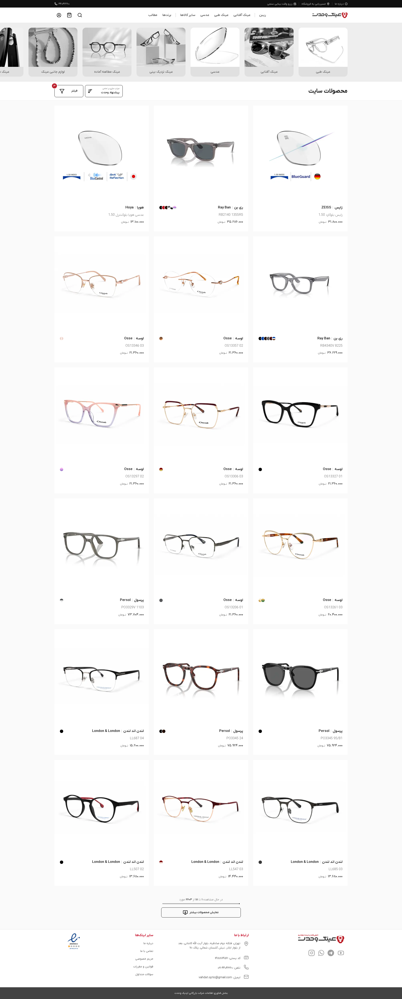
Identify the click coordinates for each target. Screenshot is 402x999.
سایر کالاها (187, 15)
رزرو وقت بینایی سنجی (279, 4)
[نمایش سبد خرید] (69, 15)
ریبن (262, 15)
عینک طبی (221, 15)
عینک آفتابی (241, 15)
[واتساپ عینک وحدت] (321, 954)
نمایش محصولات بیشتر (204, 912)
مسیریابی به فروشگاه (314, 4)
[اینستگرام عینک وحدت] (311, 954)
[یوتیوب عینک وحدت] (341, 954)
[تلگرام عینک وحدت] (330, 954)
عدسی (204, 15)
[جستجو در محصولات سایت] (79, 15)
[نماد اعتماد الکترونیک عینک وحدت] (74, 949)
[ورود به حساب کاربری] (58, 15)
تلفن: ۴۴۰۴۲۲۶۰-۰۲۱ (229, 968)
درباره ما (339, 4)
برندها (166, 15)
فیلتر (74, 91)
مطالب (152, 15)
